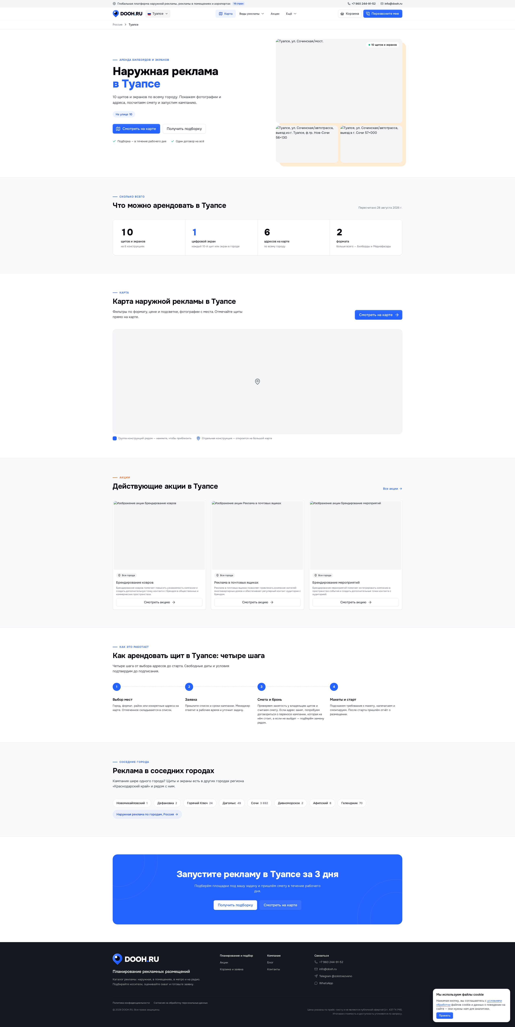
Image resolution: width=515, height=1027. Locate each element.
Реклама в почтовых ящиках (236, 582)
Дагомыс (232, 803)
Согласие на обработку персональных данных (181, 1002)
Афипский (322, 803)
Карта (228, 13)
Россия (117, 24)
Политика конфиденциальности (131, 1002)
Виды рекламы (249, 13)
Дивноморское (290, 803)
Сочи (259, 803)
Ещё (289, 13)
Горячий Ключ (200, 803)
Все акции (390, 488)
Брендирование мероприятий (336, 582)
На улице (124, 114)
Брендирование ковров (134, 582)
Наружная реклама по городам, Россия (145, 814)
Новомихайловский (131, 803)
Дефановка (167, 803)
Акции (275, 13)
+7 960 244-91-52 (364, 3)
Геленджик (352, 803)
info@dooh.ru (393, 3)
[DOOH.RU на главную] (127, 13)
